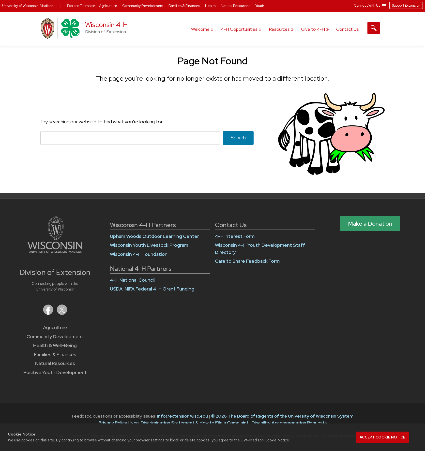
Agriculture (55, 327)
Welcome (200, 29)
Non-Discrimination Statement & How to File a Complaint (189, 422)
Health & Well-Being (55, 345)
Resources (279, 29)
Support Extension (406, 5)
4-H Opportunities (239, 29)
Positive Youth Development (55, 372)
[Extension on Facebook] (48, 313)
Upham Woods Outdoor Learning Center (154, 236)
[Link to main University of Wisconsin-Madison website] (55, 251)
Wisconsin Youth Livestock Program (149, 245)
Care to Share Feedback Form (247, 261)
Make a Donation (370, 223)
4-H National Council (132, 280)
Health (210, 5)
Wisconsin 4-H (106, 24)
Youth (259, 5)
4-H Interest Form (235, 236)
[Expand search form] (373, 28)
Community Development (55, 337)
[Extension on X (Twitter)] (62, 313)
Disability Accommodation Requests (289, 422)
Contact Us (347, 29)
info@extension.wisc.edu (182, 416)
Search (238, 137)
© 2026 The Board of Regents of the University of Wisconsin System (282, 416)
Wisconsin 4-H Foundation (138, 254)
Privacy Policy (112, 422)
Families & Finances (55, 354)
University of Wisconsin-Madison (27, 5)
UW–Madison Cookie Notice (265, 440)
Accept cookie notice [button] (382, 437)
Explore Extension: (81, 5)
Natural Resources (55, 363)
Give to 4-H (313, 29)
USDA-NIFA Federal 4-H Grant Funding (152, 289)
